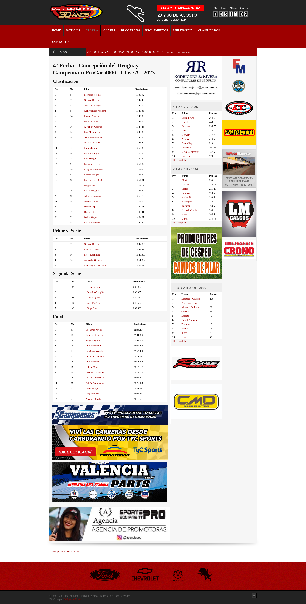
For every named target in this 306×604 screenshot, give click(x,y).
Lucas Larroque (91, 174)
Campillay (187, 143)
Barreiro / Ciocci (189, 303)
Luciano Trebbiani (93, 180)
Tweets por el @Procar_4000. (64, 551)
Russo (184, 333)
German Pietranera (93, 100)
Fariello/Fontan (189, 320)
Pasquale (186, 193)
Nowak (185, 139)
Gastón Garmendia (93, 137)
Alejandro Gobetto (93, 126)
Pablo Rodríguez (92, 153)
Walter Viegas (90, 217)
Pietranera (187, 147)
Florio (185, 180)
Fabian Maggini (92, 190)
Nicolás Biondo (91, 201)
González (186, 184)
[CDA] (239, 107)
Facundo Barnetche (93, 164)
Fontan (184, 328)
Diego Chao (90, 185)
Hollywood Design (72, 599)
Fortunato (186, 324)
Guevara (186, 135)
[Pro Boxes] (239, 168)
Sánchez (186, 126)
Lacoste (185, 316)
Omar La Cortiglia (92, 105)
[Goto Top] (254, 595)
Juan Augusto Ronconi (95, 110)
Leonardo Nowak (92, 94)
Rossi (184, 130)
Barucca (186, 156)
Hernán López (91, 206)
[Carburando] (110, 442)
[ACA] (239, 85)
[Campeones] (110, 414)
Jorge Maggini (91, 148)
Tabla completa (178, 160)
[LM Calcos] (239, 214)
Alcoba (185, 214)
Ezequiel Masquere (93, 169)
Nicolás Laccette (92, 142)
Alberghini (187, 201)
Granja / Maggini (190, 152)
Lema (184, 337)
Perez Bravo (188, 118)
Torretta (186, 206)
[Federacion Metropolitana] (239, 66)
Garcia (185, 218)
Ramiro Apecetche (93, 116)
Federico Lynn (91, 121)
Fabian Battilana (92, 222)
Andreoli (186, 197)
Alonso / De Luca (190, 307)
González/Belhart (190, 210)
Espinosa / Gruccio (190, 298)
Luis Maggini (90, 158)
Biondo (185, 122)
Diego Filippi (90, 212)
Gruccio (185, 311)
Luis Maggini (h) (92, 132)
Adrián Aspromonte (93, 196)
